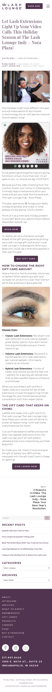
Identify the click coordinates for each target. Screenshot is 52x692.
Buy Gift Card (26, 259)
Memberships (11, 613)
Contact (8, 637)
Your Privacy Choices (24, 680)
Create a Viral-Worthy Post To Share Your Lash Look (24, 555)
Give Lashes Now (26, 466)
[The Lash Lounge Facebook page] (5, 647)
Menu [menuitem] (47, 6)
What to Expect (13, 609)
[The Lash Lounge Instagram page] (15, 648)
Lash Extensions (28, 58)
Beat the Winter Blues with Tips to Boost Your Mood (25, 543)
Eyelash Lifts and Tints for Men (15, 531)
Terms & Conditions (40, 680)
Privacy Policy (8, 680)
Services (8, 605)
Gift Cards (9, 617)
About (6, 597)
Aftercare (9, 601)
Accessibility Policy (26, 683)
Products (9, 621)
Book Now (34, 6)
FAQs (5, 629)
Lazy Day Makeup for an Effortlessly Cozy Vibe (22, 549)
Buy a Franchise (13, 633)
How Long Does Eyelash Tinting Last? (18, 537)
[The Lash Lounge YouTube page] (25, 648)
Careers (7, 625)
